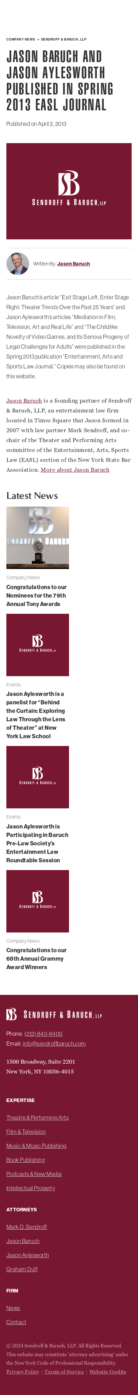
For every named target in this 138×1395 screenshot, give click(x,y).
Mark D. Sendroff (26, 1226)
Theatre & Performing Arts (37, 1117)
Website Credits (108, 1372)
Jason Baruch (24, 400)
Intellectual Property (30, 1188)
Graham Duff (22, 1269)
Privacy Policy (22, 1372)
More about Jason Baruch (75, 469)
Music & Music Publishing (36, 1145)
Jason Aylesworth (27, 1255)
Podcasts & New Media (34, 1173)
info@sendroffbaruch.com (54, 1043)
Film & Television (26, 1131)
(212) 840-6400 (43, 1033)
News (13, 1307)
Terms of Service (64, 1372)
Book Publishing (25, 1159)
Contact (16, 1322)
